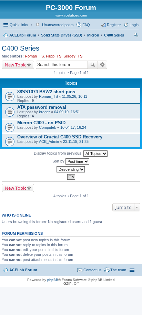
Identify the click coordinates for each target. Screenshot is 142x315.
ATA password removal (41, 107)
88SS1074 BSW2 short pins (46, 91)
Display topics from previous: (58, 153)
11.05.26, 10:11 (74, 96)
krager (44, 112)
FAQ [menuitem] (86, 25)
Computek (47, 127)
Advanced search (102, 65)
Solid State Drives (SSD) (61, 35)
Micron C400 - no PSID (41, 122)
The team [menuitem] (118, 270)
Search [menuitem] (136, 36)
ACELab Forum (22, 35)
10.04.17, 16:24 (73, 127)
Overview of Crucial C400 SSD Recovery (59, 136)
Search (93, 65)
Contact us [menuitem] (92, 270)
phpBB (52, 280)
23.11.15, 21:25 (76, 141)
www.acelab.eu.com (71, 15)
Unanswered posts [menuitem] (58, 25)
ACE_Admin (49, 141)
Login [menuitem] (134, 25)
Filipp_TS (53, 56)
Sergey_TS (72, 56)
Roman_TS (34, 56)
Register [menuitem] (114, 25)
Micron (93, 35)
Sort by (58, 161)
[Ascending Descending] (71, 169)
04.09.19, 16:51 (67, 112)
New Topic (15, 65)
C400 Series (114, 35)
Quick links (19, 25)
